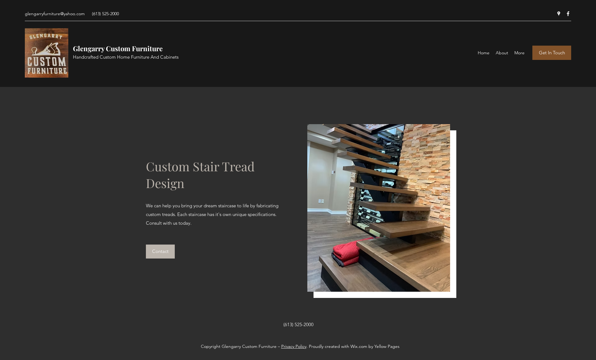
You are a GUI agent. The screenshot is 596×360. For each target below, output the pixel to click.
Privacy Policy (293, 346)
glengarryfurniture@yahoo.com (55, 13)
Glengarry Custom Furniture (118, 48)
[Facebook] (568, 14)
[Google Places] (559, 14)
